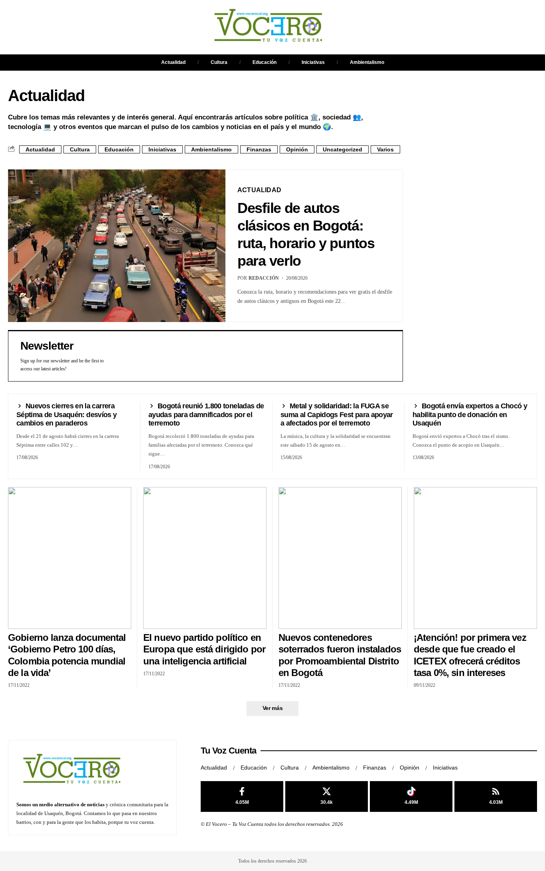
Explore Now (443, 244)
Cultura (219, 62)
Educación (264, 62)
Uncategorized (342, 149)
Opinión (297, 149)
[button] (342, 27)
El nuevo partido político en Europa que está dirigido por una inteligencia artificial (204, 649)
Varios (385, 149)
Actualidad (173, 62)
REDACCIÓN (264, 278)
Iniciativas (313, 62)
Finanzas (259, 149)
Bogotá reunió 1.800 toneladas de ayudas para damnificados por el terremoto (206, 415)
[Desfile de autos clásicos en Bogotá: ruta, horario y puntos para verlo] (116, 245)
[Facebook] (242, 796)
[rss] (495, 796)
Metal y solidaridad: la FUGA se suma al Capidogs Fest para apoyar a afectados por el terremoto (336, 415)
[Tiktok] (411, 796)
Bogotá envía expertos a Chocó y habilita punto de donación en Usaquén (470, 415)
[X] (326, 796)
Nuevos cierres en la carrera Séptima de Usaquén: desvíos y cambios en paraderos (66, 415)
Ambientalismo (367, 62)
